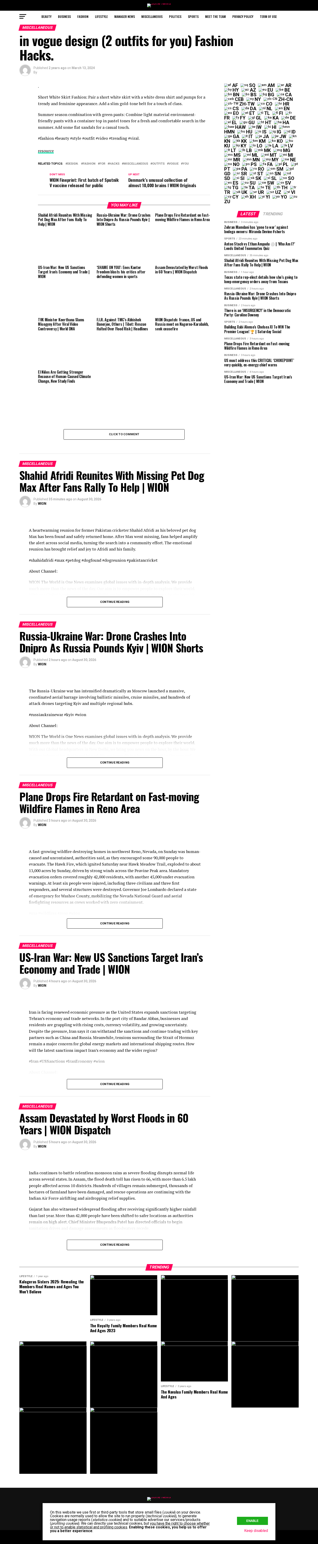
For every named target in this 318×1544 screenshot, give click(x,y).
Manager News (124, 16)
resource (46, 150)
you (186, 163)
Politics (175, 16)
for (102, 163)
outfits (158, 163)
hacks (114, 163)
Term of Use (268, 16)
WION (42, 503)
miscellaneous (136, 163)
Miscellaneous (151, 16)
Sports (193, 16)
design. (73, 163)
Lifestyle (101, 16)
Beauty (46, 16)
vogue (174, 163)
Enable (252, 1521)
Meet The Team (215, 16)
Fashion (82, 16)
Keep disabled (256, 1530)
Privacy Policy (242, 16)
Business (64, 16)
